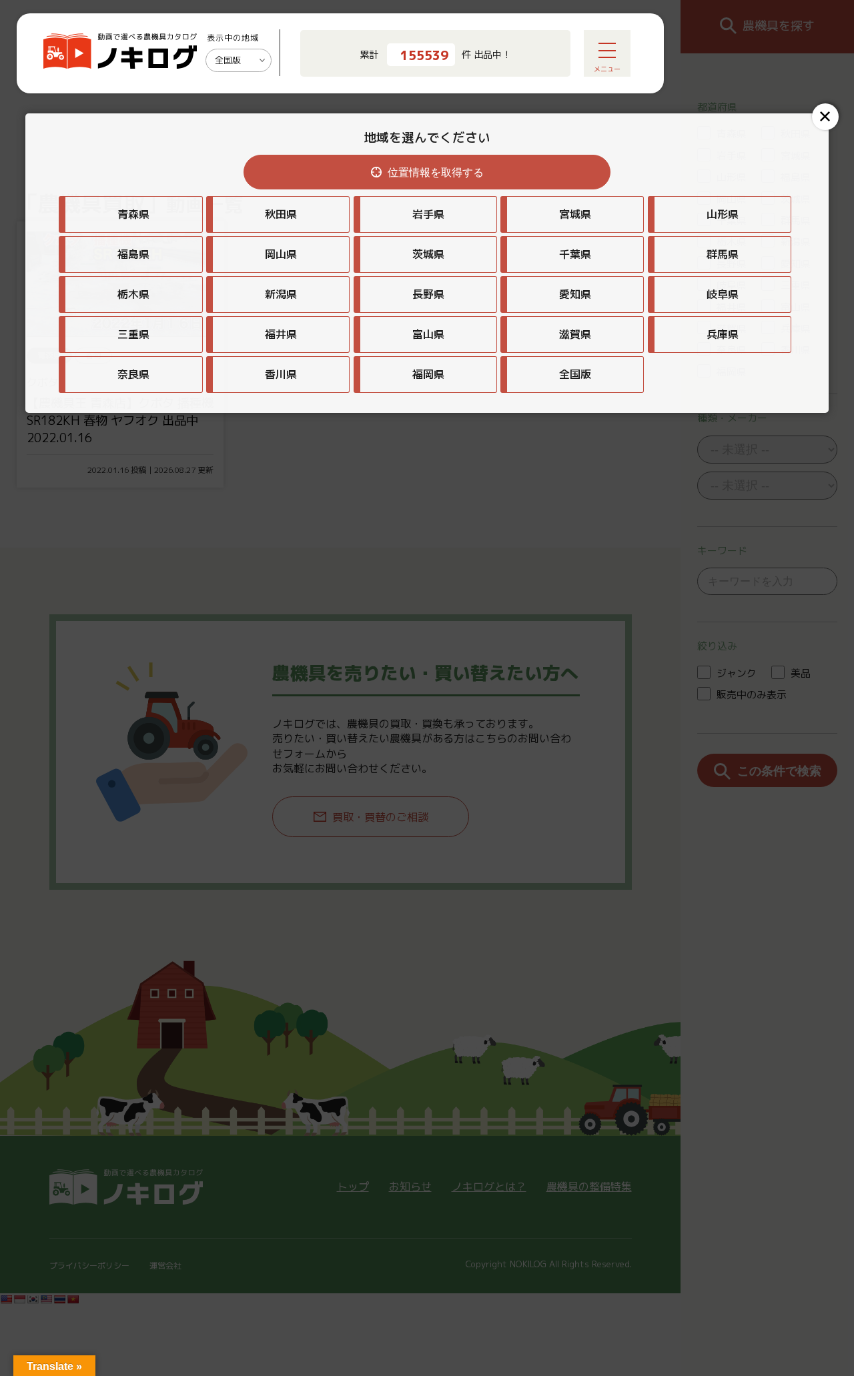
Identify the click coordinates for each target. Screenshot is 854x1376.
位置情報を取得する (436, 172)
